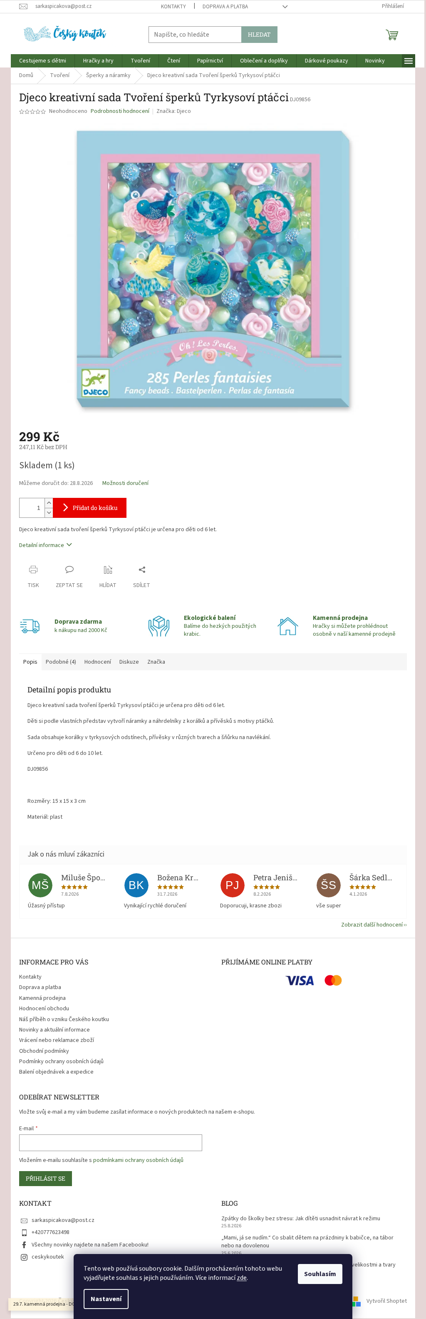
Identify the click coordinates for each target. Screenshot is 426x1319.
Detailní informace (41, 545)
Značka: (173, 111)
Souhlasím (320, 1274)
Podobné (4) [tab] (61, 662)
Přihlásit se (45, 1178)
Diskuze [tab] (129, 662)
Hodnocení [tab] (97, 662)
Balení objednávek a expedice (56, 1072)
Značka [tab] (156, 662)
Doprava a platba (225, 6)
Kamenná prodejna (42, 998)
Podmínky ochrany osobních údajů (61, 1061)
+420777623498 (50, 1232)
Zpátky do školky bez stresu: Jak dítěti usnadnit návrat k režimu (300, 1219)
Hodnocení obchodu (44, 1008)
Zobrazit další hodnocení (372, 925)
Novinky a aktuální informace (54, 1030)
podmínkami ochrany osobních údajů (138, 1160)
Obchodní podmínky (44, 1051)
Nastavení (106, 1299)
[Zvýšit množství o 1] (49, 503)
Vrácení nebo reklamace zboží (56, 1040)
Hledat (259, 34)
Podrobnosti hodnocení (120, 111)
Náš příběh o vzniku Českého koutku (64, 1019)
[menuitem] (42, 60)
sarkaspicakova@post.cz (63, 1220)
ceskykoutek (48, 1257)
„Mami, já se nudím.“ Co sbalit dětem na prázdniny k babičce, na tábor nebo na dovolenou (307, 1242)
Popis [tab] (30, 662)
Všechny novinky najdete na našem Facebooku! (90, 1245)
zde (242, 1277)
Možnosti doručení (125, 483)
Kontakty (173, 6)
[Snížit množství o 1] (49, 512)
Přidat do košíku (95, 508)
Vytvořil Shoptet (387, 1301)
